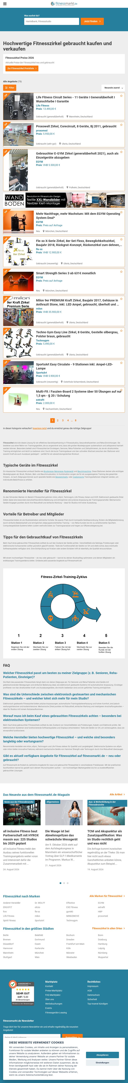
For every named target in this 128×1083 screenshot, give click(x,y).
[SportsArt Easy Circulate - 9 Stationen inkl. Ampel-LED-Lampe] (18, 372)
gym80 (69, 911)
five (5, 911)
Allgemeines (53, 802)
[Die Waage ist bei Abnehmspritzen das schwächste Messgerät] (64, 812)
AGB (89, 990)
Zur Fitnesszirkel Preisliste (20, 68)
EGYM (39, 161)
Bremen (7, 939)
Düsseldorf (8, 944)
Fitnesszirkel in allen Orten (107, 928)
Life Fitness (42, 105)
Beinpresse (58, 471)
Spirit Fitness (9, 920)
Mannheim (8, 953)
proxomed (41, 130)
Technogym (42, 340)
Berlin (6, 935)
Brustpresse (49, 471)
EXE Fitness (72, 907)
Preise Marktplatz (53, 990)
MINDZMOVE (72, 916)
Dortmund (40, 939)
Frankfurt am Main (75, 944)
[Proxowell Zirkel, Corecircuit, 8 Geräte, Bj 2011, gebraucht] (18, 134)
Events (48, 1008)
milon (39, 308)
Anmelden (71, 1037)
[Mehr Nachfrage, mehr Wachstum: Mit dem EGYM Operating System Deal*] (18, 222)
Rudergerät (68, 471)
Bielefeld (39, 935)
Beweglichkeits (61, 477)
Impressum (92, 986)
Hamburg (102, 944)
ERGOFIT (7, 907)
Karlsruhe (39, 948)
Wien (37, 957)
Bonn (100, 935)
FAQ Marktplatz (52, 995)
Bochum (70, 935)
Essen (38, 944)
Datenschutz (93, 995)
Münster (70, 953)
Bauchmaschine (84, 471)
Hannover (8, 948)
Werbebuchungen (53, 1003)
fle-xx (39, 249)
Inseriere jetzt (40, 428)
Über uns (49, 999)
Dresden (70, 939)
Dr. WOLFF (40, 903)
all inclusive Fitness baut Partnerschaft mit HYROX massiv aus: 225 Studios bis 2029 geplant (21, 837)
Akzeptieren (102, 1055)
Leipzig (101, 948)
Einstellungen (102, 1062)
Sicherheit (92, 999)
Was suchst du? (31, 15)
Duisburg (102, 939)
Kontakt (49, 986)
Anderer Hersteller (11, 903)
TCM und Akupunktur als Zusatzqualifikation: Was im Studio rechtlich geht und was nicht (104, 837)
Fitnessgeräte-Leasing (56, 1012)
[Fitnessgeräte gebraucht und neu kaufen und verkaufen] (64, 4)
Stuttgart (7, 957)
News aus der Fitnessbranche (19, 802)
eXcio (37, 907)
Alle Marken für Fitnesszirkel (106, 896)
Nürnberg (102, 953)
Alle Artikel (116, 794)
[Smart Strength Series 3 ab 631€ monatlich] (18, 281)
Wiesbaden (71, 957)
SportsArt (41, 372)
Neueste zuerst (112, 87)
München (39, 953)
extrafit (40, 399)
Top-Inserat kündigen (97, 1003)
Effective (70, 903)
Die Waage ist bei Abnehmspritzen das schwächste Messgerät (61, 835)
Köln (68, 948)
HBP (100, 911)
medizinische (78, 477)
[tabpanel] (22, 836)
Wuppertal (103, 957)
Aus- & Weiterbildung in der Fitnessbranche (102, 803)
